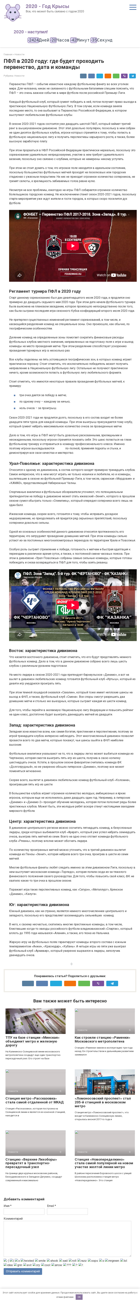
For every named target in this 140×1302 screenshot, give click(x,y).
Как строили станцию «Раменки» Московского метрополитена (102, 1039)
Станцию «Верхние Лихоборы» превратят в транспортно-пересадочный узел (31, 1163)
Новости (19, 75)
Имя (7, 1206)
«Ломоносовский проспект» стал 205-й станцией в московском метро (103, 1102)
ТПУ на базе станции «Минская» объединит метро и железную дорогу (32, 1041)
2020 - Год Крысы (47, 6)
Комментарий (13, 1218)
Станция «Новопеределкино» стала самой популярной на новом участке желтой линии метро (104, 1163)
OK (79, 1297)
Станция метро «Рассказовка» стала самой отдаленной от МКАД (34, 1100)
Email (51, 1206)
